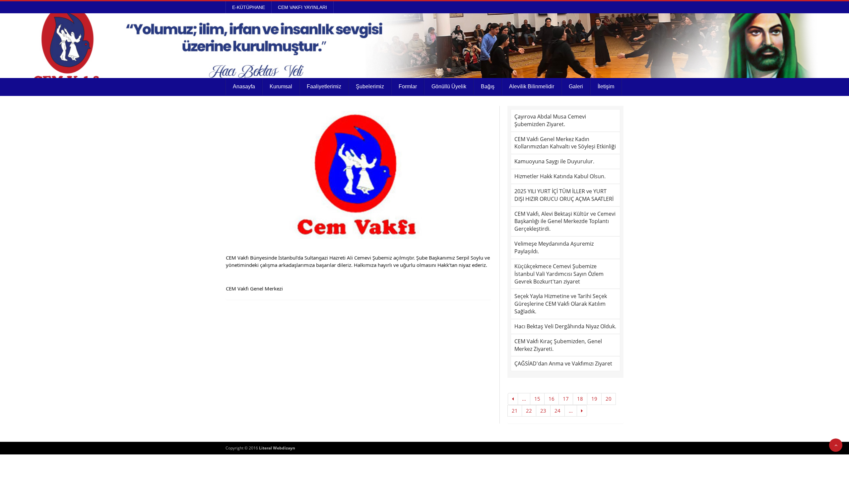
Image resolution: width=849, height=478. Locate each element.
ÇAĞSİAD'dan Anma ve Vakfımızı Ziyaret (563, 363)
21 (515, 410)
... (524, 398)
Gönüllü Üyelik (448, 86)
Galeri (576, 86)
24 (557, 410)
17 (566, 398)
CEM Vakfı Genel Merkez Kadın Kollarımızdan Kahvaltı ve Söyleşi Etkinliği (565, 142)
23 (543, 410)
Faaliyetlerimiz (324, 86)
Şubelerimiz (370, 86)
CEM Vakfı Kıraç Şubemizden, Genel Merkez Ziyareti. (558, 345)
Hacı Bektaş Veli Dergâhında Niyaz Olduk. (565, 326)
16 (552, 398)
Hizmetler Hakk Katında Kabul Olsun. (560, 176)
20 (609, 398)
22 (529, 410)
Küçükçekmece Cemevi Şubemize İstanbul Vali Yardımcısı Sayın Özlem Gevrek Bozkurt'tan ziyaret (559, 274)
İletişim (606, 86)
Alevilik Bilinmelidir (531, 86)
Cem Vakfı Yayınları (302, 7)
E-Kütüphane (248, 7)
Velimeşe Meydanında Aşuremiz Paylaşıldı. (554, 247)
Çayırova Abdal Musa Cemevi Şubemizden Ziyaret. (550, 120)
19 (594, 398)
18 (580, 398)
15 (537, 398)
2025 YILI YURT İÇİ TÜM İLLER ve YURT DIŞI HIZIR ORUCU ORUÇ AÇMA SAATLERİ (564, 195)
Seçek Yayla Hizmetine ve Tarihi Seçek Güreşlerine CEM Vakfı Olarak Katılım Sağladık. (560, 303)
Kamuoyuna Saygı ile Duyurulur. (554, 161)
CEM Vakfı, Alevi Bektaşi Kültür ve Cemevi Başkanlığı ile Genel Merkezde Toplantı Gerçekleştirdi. (565, 221)
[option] (358, 172)
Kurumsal (281, 86)
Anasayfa (244, 86)
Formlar (408, 86)
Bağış (487, 86)
